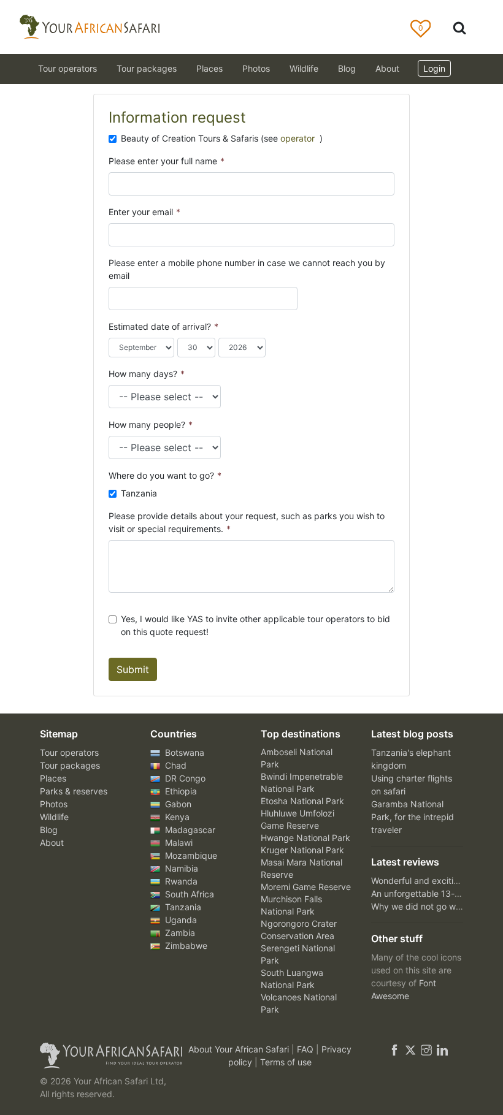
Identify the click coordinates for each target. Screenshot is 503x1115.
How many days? (147, 373)
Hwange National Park (305, 837)
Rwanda (180, 881)
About (387, 68)
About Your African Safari (239, 1049)
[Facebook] (394, 1049)
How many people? (151, 424)
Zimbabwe (185, 945)
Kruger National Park (302, 850)
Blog (347, 68)
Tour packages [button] (147, 68)
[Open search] (459, 27)
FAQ (306, 1049)
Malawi (178, 842)
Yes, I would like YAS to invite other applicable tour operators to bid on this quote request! (255, 625)
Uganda (180, 920)
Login (434, 68)
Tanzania (139, 493)
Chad (174, 765)
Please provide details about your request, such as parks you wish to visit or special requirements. (247, 522)
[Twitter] (410, 1049)
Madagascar (189, 829)
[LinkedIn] (441, 1049)
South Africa (188, 894)
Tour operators (69, 752)
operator (298, 138)
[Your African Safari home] (104, 1055)
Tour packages (70, 765)
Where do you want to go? (165, 475)
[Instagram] (426, 1049)
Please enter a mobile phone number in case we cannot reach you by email (247, 269)
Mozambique (190, 855)
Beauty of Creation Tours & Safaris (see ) (222, 138)
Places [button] (209, 68)
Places (53, 778)
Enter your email (144, 212)
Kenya (176, 817)
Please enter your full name (167, 161)
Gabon (177, 804)
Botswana (183, 752)
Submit (133, 669)
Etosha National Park (302, 801)
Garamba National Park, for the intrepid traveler (412, 817)
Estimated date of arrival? (163, 326)
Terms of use (286, 1062)
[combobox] (120, 298)
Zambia (179, 932)
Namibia (180, 868)
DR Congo (184, 778)
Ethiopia (180, 791)
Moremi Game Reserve (306, 886)
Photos (256, 68)
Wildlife (304, 68)
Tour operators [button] (67, 68)
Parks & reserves (73, 791)
